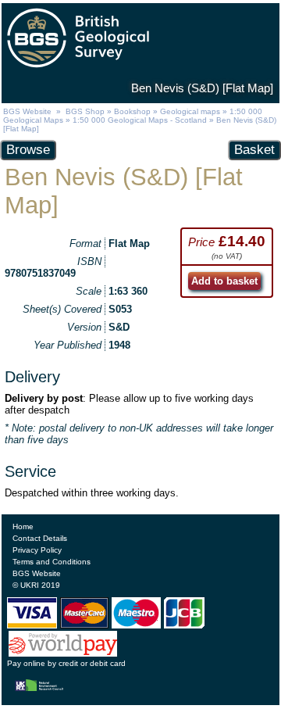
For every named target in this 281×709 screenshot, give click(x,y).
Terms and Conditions (51, 561)
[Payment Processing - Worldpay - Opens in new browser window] (63, 653)
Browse (28, 149)
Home (23, 526)
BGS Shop (85, 111)
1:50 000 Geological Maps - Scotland (140, 120)
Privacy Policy (37, 550)
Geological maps (190, 111)
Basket (254, 149)
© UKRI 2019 (36, 585)
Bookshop (132, 111)
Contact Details (39, 538)
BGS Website (27, 111)
